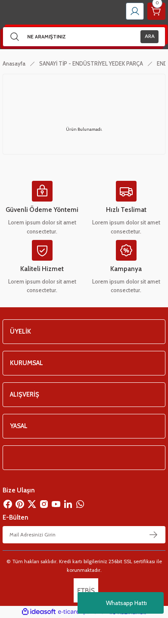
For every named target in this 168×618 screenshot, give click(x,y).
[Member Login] (135, 11)
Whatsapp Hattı (126, 603)
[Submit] (153, 535)
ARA (150, 36)
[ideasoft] (39, 612)
